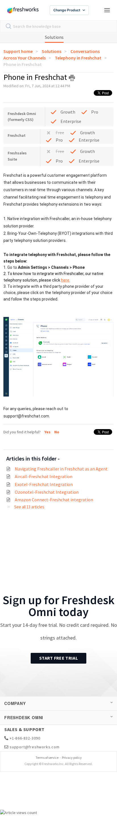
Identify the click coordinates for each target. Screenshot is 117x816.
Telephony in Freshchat (78, 58)
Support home (18, 51)
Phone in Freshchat (22, 64)
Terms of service (46, 757)
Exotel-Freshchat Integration (44, 484)
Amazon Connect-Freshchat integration (54, 499)
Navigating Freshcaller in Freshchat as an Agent (61, 469)
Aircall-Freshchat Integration (43, 476)
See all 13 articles (29, 507)
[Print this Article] (72, 78)
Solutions (54, 37)
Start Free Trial (58, 658)
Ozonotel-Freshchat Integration (47, 492)
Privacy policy (72, 757)
